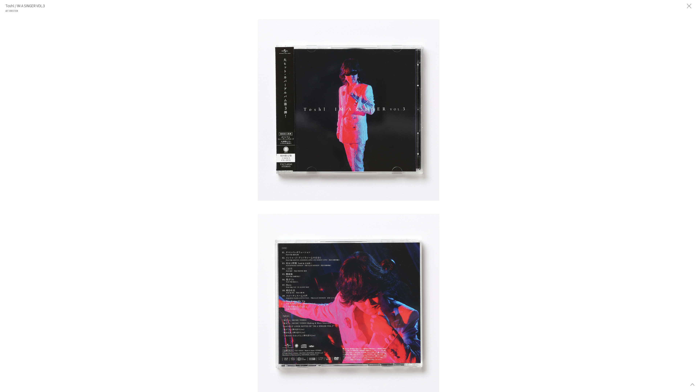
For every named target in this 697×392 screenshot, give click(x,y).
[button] (692, 384)
